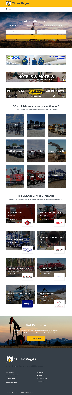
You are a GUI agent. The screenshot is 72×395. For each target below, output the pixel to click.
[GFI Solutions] (36, 93)
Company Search (43, 378)
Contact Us (41, 381)
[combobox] (20, 32)
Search (36, 37)
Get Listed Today (36, 338)
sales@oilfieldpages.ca (11, 382)
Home (40, 375)
